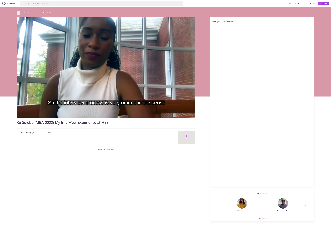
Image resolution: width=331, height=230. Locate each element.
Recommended (229, 22)
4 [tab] (264, 219)
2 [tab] (261, 219)
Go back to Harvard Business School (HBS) (36, 13)
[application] (106, 67)
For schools (309, 4)
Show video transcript (106, 149)
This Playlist (216, 22)
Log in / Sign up (323, 3)
